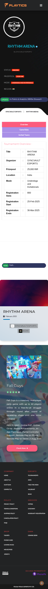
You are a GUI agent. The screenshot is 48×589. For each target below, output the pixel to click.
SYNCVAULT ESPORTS (13, 112)
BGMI (25, 330)
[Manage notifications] (42, 583)
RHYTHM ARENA (19, 311)
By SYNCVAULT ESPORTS (23, 52)
